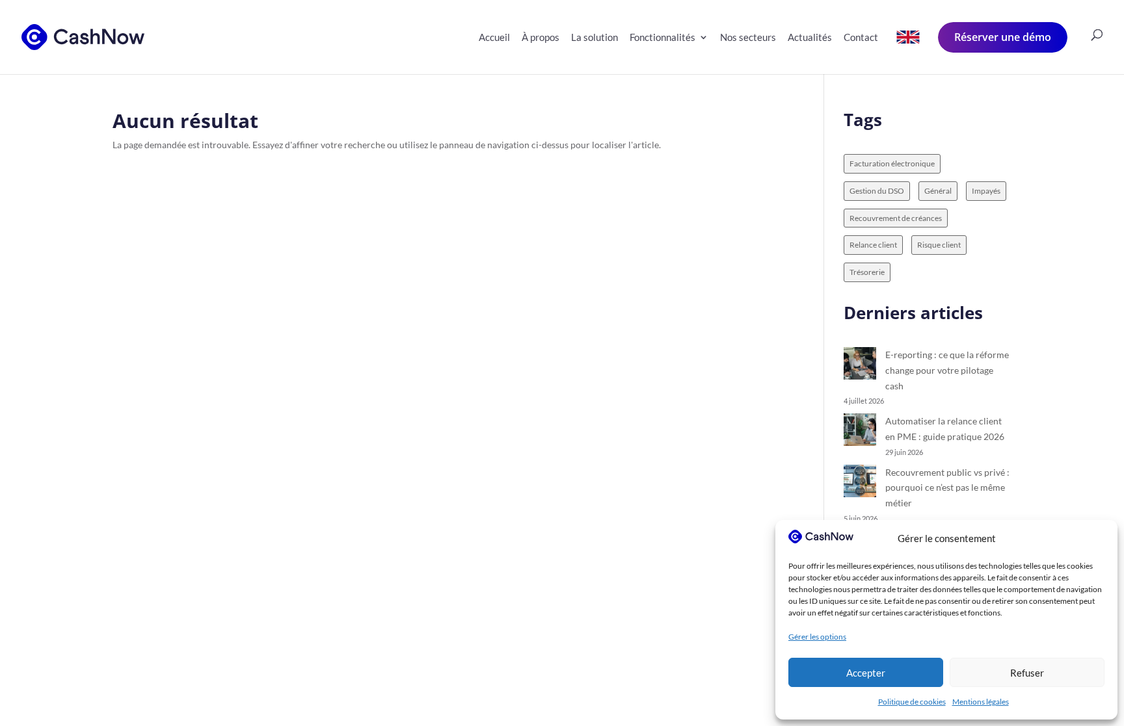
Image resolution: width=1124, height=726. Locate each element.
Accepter (865, 673)
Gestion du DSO (877, 191)
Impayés (986, 191)
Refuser (1027, 673)
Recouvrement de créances (896, 218)
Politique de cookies (912, 702)
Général (938, 191)
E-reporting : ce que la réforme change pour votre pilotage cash (947, 370)
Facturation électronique (892, 163)
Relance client (873, 245)
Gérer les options (817, 637)
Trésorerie (867, 272)
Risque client (939, 245)
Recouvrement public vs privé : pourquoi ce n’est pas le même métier (947, 488)
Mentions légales (980, 702)
